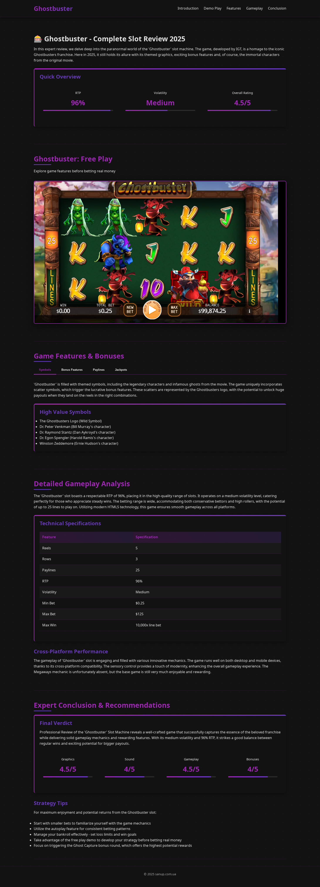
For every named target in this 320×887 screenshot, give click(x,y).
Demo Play (212, 8)
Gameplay (254, 8)
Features (234, 8)
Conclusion (277, 8)
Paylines (98, 369)
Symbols (45, 369)
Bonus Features (72, 369)
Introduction (188, 8)
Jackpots (121, 369)
